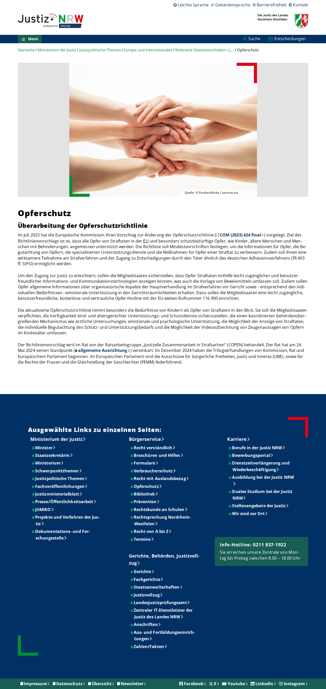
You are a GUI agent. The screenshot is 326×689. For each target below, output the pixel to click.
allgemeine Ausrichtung (102, 350)
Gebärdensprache (232, 5)
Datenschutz (69, 683)
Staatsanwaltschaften (157, 587)
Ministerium (48, 463)
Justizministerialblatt (57, 494)
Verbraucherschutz (153, 471)
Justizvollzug (147, 595)
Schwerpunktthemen (57, 471)
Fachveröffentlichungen (60, 486)
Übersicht (102, 683)
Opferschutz (146, 486)
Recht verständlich (153, 448)
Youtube (236, 683)
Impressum (35, 683)
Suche (254, 38)
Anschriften (146, 624)
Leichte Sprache (193, 5)
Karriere (237, 439)
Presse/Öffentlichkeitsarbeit (64, 501)
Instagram (294, 683)
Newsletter (132, 683)
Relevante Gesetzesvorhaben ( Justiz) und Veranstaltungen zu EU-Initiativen (204, 50)
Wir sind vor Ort (248, 513)
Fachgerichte (147, 579)
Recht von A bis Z (151, 531)
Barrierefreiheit (272, 5)
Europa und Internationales (148, 50)
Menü (33, 39)
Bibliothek (144, 494)
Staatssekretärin (53, 455)
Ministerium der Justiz (56, 50)
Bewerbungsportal (251, 455)
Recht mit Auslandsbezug (160, 478)
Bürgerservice (145, 439)
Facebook (193, 683)
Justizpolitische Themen (100, 50)
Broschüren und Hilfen (157, 455)
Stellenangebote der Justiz (259, 505)
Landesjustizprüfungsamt (160, 602)
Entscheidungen (290, 38)
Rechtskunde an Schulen (159, 509)
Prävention (145, 501)
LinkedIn (264, 683)
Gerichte (142, 571)
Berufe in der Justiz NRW (257, 448)
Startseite (26, 50)
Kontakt (300, 5)
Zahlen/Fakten (149, 646)
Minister (44, 448)
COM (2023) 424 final (240, 235)
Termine (142, 539)
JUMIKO (43, 509)
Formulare (144, 463)
